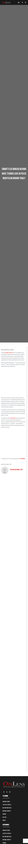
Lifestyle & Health (7, 804)
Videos (4, 820)
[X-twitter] (7, 792)
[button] (18, 2)
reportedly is (13, 418)
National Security (7, 811)
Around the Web (6, 801)
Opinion (4, 814)
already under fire (9, 352)
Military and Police (7, 808)
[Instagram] (9, 792)
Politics (4, 817)
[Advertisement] (14, 382)
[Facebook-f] (4, 792)
